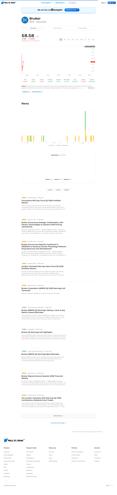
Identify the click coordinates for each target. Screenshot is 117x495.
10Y (93, 39)
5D (65, 39)
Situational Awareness (33, 461)
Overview (33, 28)
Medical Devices (36, 91)
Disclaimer (75, 458)
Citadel (28, 455)
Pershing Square (31, 476)
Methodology (53, 461)
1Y (85, 39)
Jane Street (29, 452)
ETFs (5, 467)
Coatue (28, 464)
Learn (50, 458)
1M (69, 39)
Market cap (41, 22)
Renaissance (30, 458)
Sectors (6, 470)
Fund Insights (45, 3)
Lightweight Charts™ (96, 431)
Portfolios (7, 452)
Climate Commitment (78, 461)
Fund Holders (82, 28)
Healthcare (25, 91)
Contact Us (97, 452)
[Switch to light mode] (109, 485)
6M (77, 39)
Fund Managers (8, 455)
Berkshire (29, 470)
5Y (89, 39)
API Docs (51, 452)
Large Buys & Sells (9, 461)
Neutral (58, 189)
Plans (50, 455)
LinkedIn (97, 461)
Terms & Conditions (78, 452)
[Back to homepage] (8, 2)
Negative (66, 189)
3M (73, 39)
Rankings (7, 476)
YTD (81, 39)
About (96, 455)
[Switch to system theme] (107, 485)
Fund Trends (57, 28)
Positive (50, 189)
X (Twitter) (97, 458)
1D (61, 39)
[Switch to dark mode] (112, 485)
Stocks (6, 464)
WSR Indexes (60, 3)
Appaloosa (29, 473)
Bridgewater (30, 467)
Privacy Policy (76, 455)
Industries (7, 473)
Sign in (103, 3)
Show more (91, 88)
